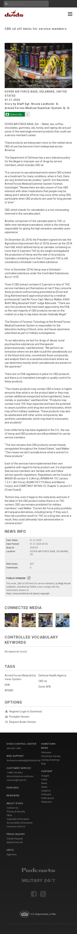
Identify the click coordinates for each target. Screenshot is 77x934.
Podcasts (46, 794)
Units (10, 850)
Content (47, 771)
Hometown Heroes (51, 756)
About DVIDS (15, 803)
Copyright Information (18, 819)
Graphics (46, 790)
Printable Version (19, 716)
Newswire (13, 795)
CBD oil (42, 681)
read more (52, 85)
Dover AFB (44, 686)
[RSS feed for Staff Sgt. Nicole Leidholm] (58, 103)
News (44, 783)
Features (13, 787)
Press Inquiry (16, 834)
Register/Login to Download (25, 711)
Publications (47, 798)
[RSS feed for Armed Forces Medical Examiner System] (68, 108)
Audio (44, 787)
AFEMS (9, 690)
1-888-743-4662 (15, 772)
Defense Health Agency (52, 675)
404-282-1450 (14, 748)
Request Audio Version (22, 721)
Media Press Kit (15, 842)
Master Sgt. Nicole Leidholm (37, 81)
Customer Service (16, 826)
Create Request (15, 838)
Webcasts (46, 802)
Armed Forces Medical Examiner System (33, 108)
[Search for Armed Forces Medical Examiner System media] (64, 108)
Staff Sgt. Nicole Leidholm (35, 103)
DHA (7, 684)
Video (44, 779)
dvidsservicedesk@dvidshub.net (24, 760)
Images (45, 776)
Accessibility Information (20, 823)
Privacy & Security (16, 811)
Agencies (12, 854)
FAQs (9, 815)
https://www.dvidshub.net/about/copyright (28, 593)
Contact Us (12, 808)
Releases (46, 752)
